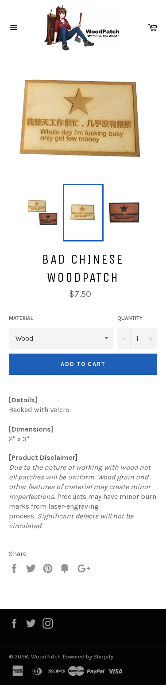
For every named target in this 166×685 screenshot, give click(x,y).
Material (21, 318)
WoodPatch (46, 656)
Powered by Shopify (88, 656)
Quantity (130, 318)
